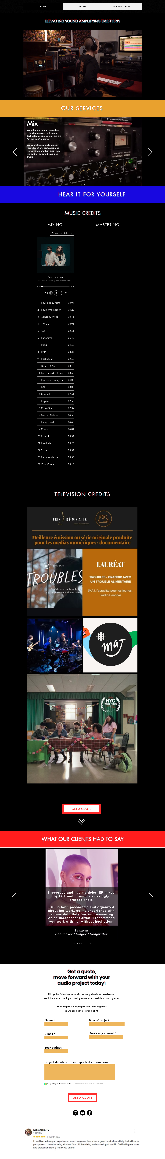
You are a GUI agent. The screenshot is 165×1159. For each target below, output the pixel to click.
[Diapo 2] (74, 943)
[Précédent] (15, 152)
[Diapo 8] (90, 943)
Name (49, 1020)
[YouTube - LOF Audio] (82, 1113)
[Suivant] (150, 152)
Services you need (102, 1033)
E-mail (49, 1033)
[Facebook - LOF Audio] (89, 1113)
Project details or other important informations (76, 1062)
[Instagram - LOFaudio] (75, 1113)
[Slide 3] (84, 184)
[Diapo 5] (83, 943)
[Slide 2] (81, 184)
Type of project (99, 1020)
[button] (138, 94)
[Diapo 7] (88, 943)
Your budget (53, 1047)
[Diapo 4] (81, 943)
